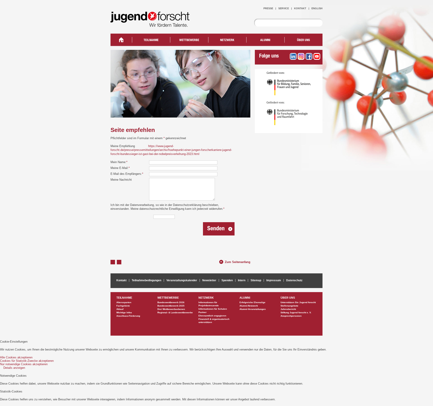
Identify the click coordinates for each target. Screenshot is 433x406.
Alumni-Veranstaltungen (253, 309)
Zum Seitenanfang (237, 261)
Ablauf (119, 309)
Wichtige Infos (124, 312)
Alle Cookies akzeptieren (16, 357)
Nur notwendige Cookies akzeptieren (24, 364)
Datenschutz (294, 280)
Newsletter (209, 280)
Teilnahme (151, 40)
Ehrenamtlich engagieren (212, 315)
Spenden (227, 280)
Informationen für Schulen (212, 309)
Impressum (273, 280)
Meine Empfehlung (123, 146)
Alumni (265, 40)
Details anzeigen (14, 367)
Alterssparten (123, 302)
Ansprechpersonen (291, 316)
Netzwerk (227, 40)
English (316, 8)
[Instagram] (301, 56)
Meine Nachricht (121, 179)
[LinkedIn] (293, 56)
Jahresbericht (288, 309)
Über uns (303, 40)
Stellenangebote (289, 305)
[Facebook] (309, 56)
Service (283, 8)
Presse (268, 8)
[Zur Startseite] (153, 24)
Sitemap (256, 280)
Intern (241, 280)
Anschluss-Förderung (128, 316)
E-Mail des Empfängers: (127, 173)
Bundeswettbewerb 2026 (170, 302)
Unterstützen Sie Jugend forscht (298, 302)
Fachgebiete (123, 305)
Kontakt (300, 8)
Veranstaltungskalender (181, 280)
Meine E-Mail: (120, 168)
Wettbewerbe (189, 40)
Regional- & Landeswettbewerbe (175, 312)
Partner (202, 312)
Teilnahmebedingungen (146, 280)
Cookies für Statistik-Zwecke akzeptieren (27, 360)
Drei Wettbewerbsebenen (171, 309)
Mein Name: (119, 162)
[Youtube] (316, 56)
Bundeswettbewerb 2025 (170, 305)
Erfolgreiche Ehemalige (252, 302)
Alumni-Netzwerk (249, 305)
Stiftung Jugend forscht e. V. (296, 312)
